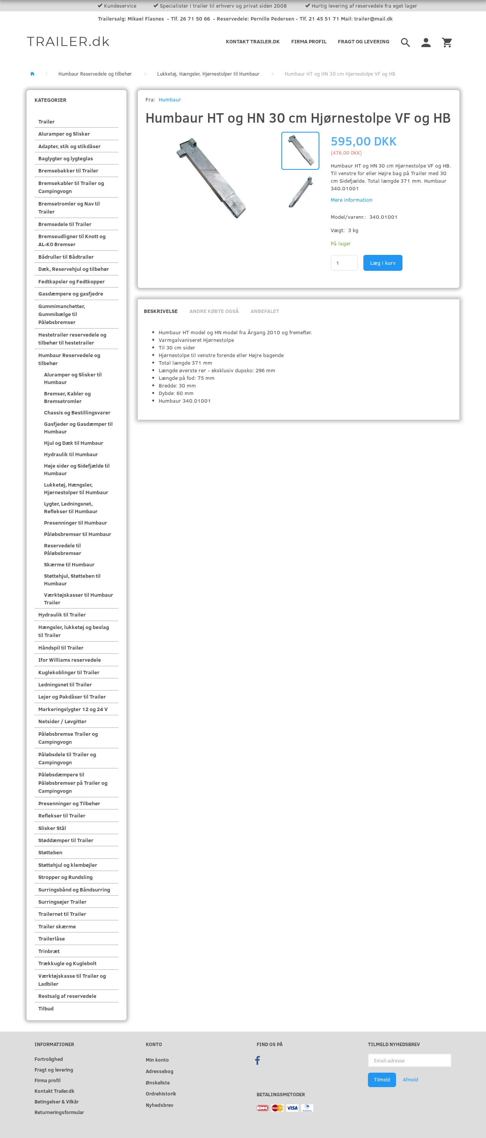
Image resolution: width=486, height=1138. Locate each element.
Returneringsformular (59, 1112)
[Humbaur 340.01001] (209, 180)
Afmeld (410, 1079)
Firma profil (309, 41)
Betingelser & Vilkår (57, 1101)
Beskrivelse (161, 311)
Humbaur (170, 99)
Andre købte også (214, 311)
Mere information (351, 199)
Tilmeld (382, 1079)
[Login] (426, 41)
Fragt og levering (364, 41)
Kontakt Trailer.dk (253, 41)
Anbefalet (265, 311)
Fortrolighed (49, 1059)
